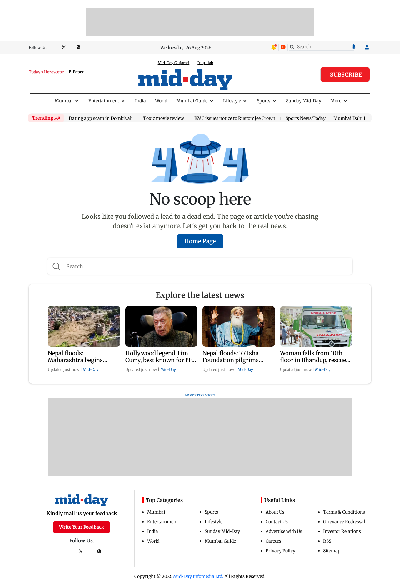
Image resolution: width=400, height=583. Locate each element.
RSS (327, 541)
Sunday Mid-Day (303, 101)
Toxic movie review (163, 118)
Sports (263, 101)
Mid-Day (90, 369)
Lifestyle (232, 101)
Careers (273, 541)
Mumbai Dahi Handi (355, 118)
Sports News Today (306, 118)
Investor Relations (342, 531)
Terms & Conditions (344, 512)
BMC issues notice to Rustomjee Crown (234, 118)
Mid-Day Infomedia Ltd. (198, 576)
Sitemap (332, 551)
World (161, 101)
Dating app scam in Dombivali (101, 118)
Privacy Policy (280, 551)
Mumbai (64, 101)
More (335, 101)
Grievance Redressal (344, 521)
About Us (275, 512)
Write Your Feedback (81, 527)
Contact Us (277, 521)
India (140, 101)
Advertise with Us (284, 531)
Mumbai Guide (192, 101)
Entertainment (103, 101)
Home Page (200, 241)
